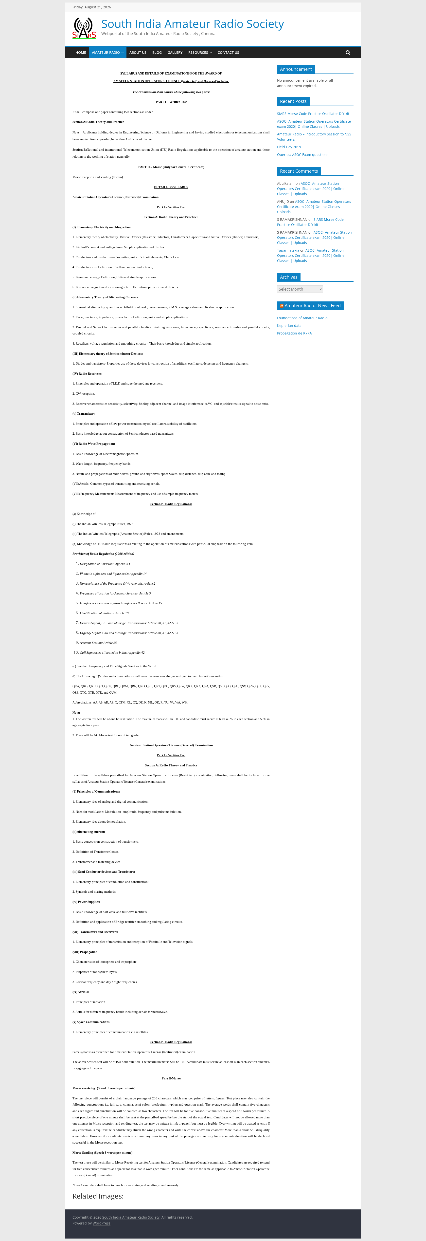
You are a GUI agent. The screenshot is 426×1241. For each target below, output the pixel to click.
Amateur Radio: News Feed (313, 305)
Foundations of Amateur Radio (302, 317)
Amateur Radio (106, 52)
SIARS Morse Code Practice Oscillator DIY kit (313, 113)
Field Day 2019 (289, 147)
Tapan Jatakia (288, 250)
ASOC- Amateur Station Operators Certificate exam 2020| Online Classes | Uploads (310, 188)
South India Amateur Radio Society (192, 23)
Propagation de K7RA (294, 333)
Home (80, 52)
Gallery (175, 52)
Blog (157, 52)
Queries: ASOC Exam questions (302, 154)
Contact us (228, 52)
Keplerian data (289, 325)
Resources (198, 52)
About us (137, 52)
